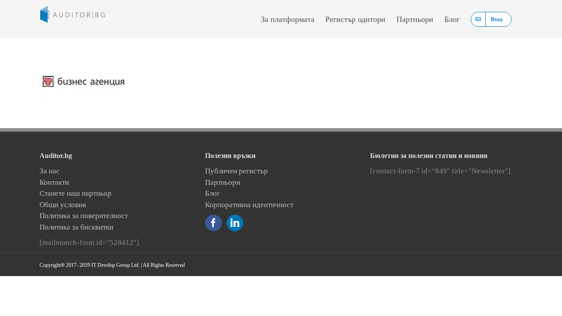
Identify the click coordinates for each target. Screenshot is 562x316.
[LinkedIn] (235, 223)
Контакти (54, 182)
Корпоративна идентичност (249, 205)
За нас (50, 171)
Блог (212, 193)
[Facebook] (213, 223)
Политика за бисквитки (76, 227)
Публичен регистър (236, 171)
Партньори (222, 182)
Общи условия (63, 205)
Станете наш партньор (76, 193)
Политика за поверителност (84, 216)
